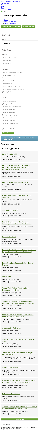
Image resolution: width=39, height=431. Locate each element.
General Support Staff (9, 75)
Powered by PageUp (6, 424)
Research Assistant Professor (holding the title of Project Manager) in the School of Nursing (19, 251)
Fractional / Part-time (9, 57)
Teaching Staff (7, 92)
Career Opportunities (10, 23)
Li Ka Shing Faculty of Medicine (12, 126)
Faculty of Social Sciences (10, 123)
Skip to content (5, 3)
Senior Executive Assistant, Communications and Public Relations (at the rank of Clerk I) (19, 381)
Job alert (17, 26)
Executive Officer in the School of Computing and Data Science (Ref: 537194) (18, 316)
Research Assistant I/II (9, 154)
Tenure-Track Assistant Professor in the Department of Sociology (15, 289)
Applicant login (7, 26)
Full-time (6, 60)
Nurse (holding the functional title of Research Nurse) (18, 340)
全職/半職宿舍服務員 (10, 210)
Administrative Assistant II (11, 328)
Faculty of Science (8, 120)
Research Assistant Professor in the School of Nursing (17, 264)
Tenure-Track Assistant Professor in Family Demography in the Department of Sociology (18, 302)
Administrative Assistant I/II (11, 367)
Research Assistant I (9, 237)
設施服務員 (6, 276)
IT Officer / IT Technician (11, 394)
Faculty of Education (9, 112)
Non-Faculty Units (8, 128)
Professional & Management (11, 78)
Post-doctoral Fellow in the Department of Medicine (16, 196)
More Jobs (19, 419)
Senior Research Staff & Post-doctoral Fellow (15, 89)
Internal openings (28, 26)
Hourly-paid (7, 63)
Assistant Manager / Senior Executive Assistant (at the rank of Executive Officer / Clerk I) (19, 408)
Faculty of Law (7, 117)
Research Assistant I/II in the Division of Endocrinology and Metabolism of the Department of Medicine (16, 167)
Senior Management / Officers (11, 86)
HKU (2, 4)
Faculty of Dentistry (8, 109)
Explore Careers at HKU (11, 21)
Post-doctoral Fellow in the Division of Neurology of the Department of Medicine (16, 223)
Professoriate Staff (8, 80)
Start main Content (6, 9)
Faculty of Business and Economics (12, 106)
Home (2, 6)
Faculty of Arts (7, 104)
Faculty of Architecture (9, 101)
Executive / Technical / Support (12, 72)
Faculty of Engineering (9, 115)
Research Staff (7, 83)
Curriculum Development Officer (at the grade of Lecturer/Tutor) (19, 354)
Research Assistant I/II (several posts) (15, 182)
